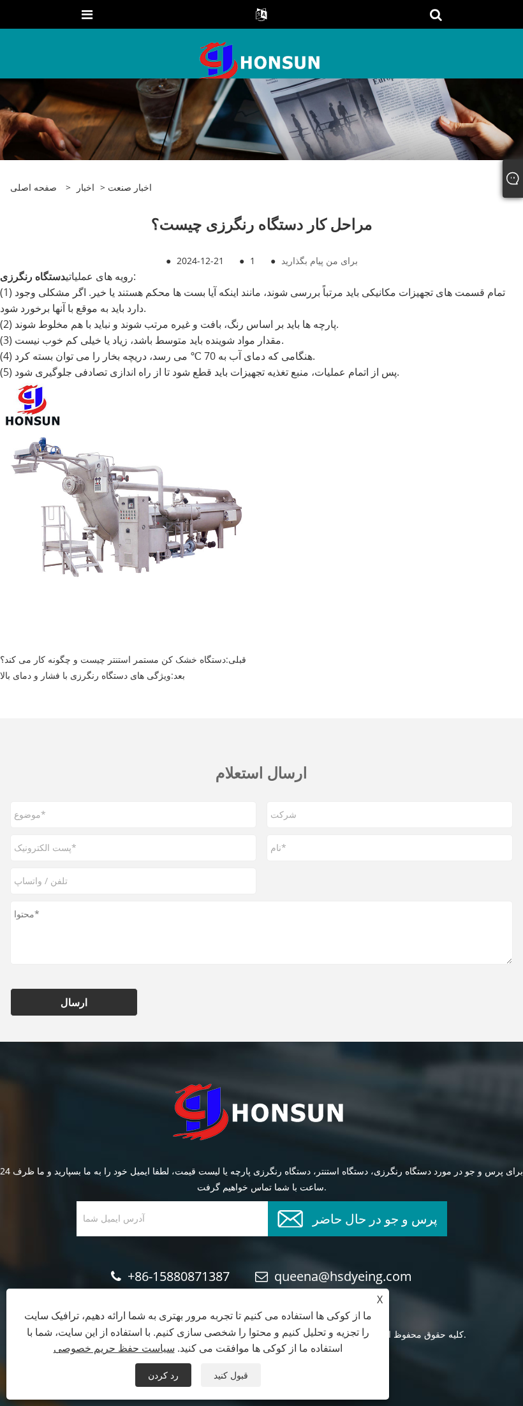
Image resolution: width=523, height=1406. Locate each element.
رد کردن (163, 1375)
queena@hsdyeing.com (343, 1276)
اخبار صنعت (130, 187)
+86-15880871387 (179, 1276)
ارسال (74, 1002)
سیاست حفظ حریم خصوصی (114, 1348)
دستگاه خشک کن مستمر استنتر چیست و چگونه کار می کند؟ (113, 659)
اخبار (85, 187)
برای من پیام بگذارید (319, 261)
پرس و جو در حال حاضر (375, 1217)
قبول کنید (231, 1375)
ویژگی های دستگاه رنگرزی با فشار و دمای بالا (85, 675)
